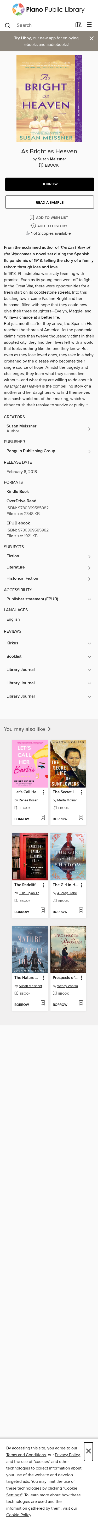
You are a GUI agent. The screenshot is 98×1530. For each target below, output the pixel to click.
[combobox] (38, 25)
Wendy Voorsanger (69, 986)
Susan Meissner (52, 159)
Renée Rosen (28, 800)
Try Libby (22, 38)
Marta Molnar (67, 800)
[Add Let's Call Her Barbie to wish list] (42, 817)
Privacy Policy (67, 1455)
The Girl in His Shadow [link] (66, 885)
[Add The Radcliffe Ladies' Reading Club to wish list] (42, 910)
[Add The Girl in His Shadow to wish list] (81, 910)
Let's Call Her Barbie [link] (27, 792)
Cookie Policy (18, 1514)
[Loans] (78, 26)
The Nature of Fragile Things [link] (27, 978)
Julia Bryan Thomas (30, 893)
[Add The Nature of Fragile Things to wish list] (42, 1003)
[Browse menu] (89, 24)
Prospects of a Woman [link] (66, 978)
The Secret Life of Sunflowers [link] (66, 792)
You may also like (25, 729)
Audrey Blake (67, 893)
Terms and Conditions (26, 1455)
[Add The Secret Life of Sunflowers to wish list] (81, 817)
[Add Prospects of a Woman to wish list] (81, 1003)
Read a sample (50, 202)
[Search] (7, 25)
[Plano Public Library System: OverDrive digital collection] (49, 9)
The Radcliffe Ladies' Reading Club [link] (27, 885)
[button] (49, 184)
